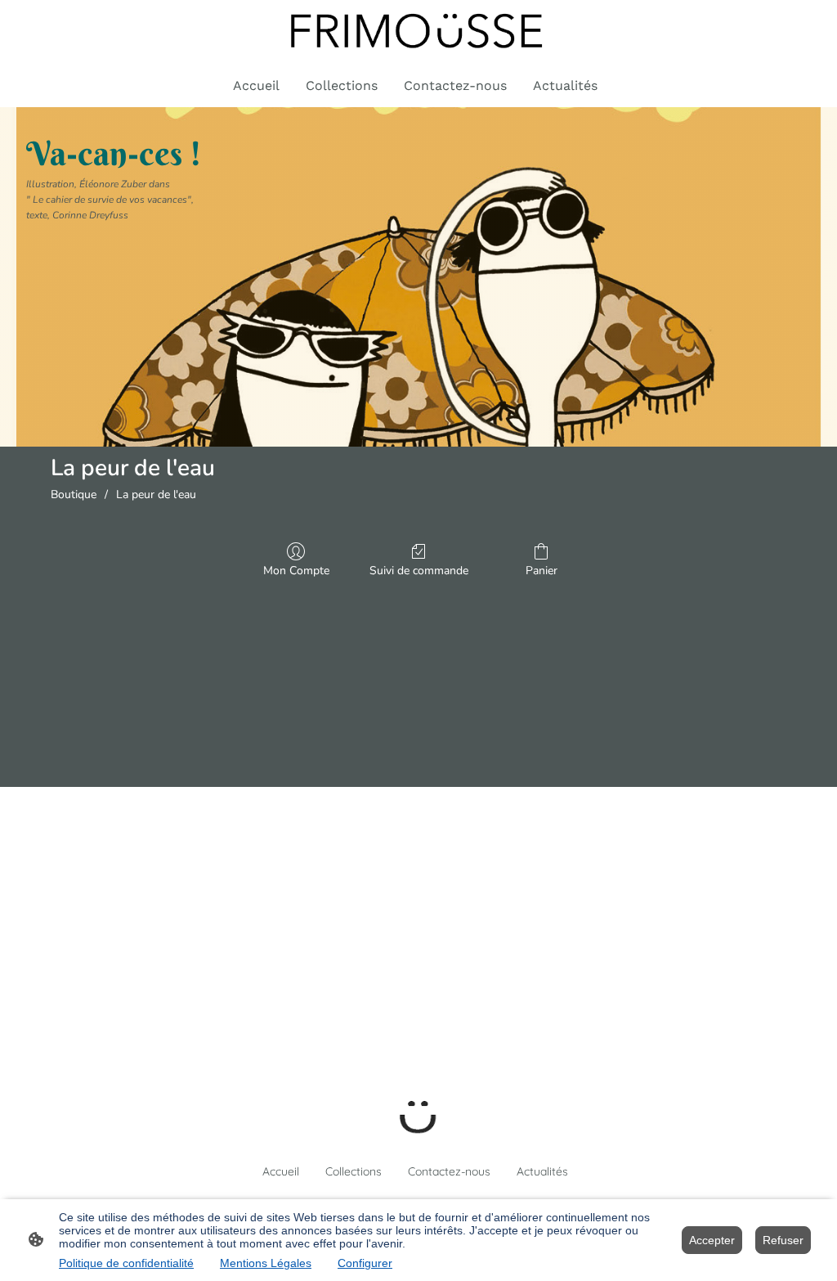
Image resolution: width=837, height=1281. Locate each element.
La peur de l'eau (156, 494)
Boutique (73, 494)
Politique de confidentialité (126, 1263)
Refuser (783, 1240)
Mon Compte (296, 570)
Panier (541, 570)
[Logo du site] (419, 31)
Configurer (365, 1263)
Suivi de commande (418, 570)
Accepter (712, 1240)
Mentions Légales (265, 1263)
